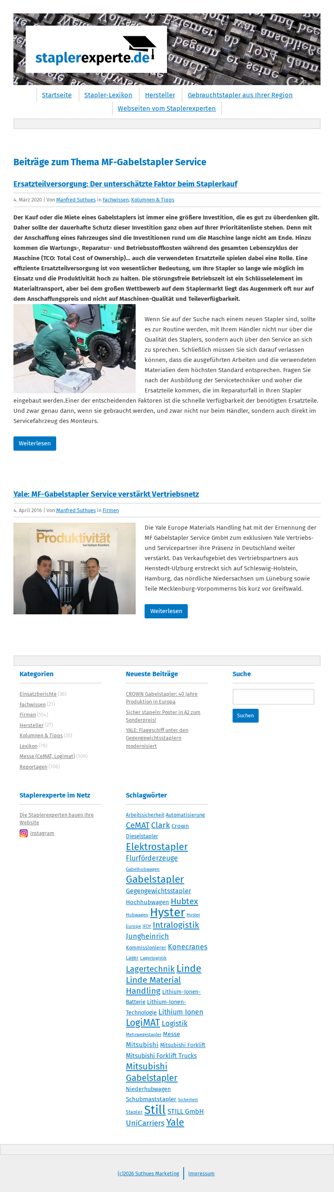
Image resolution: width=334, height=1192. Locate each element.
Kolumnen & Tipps (152, 200)
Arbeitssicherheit (145, 815)
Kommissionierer (146, 947)
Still (155, 1110)
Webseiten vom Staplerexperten (167, 108)
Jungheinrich (147, 936)
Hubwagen (137, 915)
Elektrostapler (157, 846)
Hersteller (160, 95)
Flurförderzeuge (152, 858)
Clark (160, 825)
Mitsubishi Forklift (182, 1045)
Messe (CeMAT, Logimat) (47, 756)
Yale (175, 1122)
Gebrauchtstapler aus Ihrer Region (240, 95)
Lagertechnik (150, 969)
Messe (171, 1034)
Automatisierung (185, 815)
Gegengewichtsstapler (158, 891)
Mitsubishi (142, 1045)
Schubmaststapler (151, 1099)
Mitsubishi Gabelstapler (152, 1072)
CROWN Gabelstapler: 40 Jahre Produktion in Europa (162, 698)
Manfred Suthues (76, 200)
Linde (188, 968)
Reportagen (33, 767)
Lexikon (28, 746)
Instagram (42, 833)
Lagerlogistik (153, 958)
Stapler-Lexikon (108, 95)
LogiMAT (143, 1022)
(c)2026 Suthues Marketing (148, 1173)
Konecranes (187, 946)
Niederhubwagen (148, 1089)
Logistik (174, 1023)
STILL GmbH (185, 1111)
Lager (132, 958)
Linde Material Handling (153, 985)
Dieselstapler (142, 836)
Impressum (201, 1173)
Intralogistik (176, 925)
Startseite (57, 95)
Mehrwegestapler (143, 1034)
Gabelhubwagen (143, 869)
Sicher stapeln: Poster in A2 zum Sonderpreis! (163, 716)
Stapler (134, 1112)
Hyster (167, 912)
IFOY (147, 926)
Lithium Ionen (180, 1012)
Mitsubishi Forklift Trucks (161, 1056)
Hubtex (184, 901)
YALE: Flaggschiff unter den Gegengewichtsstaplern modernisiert (157, 738)
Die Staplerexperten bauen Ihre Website (57, 819)
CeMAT (137, 825)
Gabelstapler (155, 879)
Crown (180, 826)
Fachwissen (116, 200)
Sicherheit (188, 1099)
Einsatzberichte (38, 694)
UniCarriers (145, 1123)
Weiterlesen (35, 443)
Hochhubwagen (147, 902)
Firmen (111, 510)
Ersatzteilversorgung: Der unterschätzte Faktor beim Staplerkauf (125, 183)
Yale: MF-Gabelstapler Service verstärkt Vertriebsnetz (106, 494)
